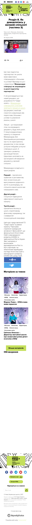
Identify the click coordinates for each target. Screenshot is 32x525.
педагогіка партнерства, (20, 33)
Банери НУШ (14, 481)
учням (6, 35)
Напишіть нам (27, 1)
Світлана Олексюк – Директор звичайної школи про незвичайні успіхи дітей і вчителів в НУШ (16, 336)
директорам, (8, 33)
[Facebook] (12, 259)
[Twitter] (12, 265)
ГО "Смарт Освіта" (19, 497)
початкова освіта (10, 300)
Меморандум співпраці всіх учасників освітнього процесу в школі (14, 105)
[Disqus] (16, 377)
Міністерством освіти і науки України (15, 499)
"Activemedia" (22, 520)
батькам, (14, 32)
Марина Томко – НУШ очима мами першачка (15, 303)
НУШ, (6, 297)
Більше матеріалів (16, 348)
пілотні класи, (14, 297)
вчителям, (21, 32)
